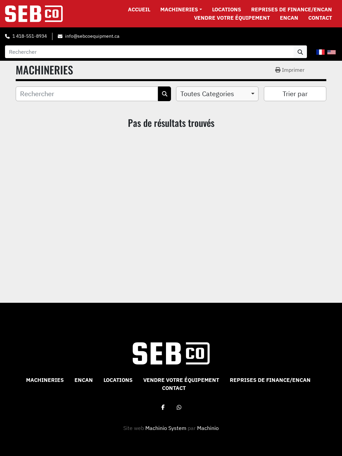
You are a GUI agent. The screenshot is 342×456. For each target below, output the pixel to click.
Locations (226, 9)
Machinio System (165, 428)
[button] (181, 9)
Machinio (208, 428)
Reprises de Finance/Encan (291, 9)
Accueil (139, 9)
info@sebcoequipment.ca (92, 36)
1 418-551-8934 (29, 36)
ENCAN (289, 17)
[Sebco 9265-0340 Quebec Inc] (171, 353)
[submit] (300, 51)
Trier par (295, 93)
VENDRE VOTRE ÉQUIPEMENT (232, 17)
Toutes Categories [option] (207, 93)
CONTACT (320, 17)
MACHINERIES (179, 9)
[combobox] (217, 93)
